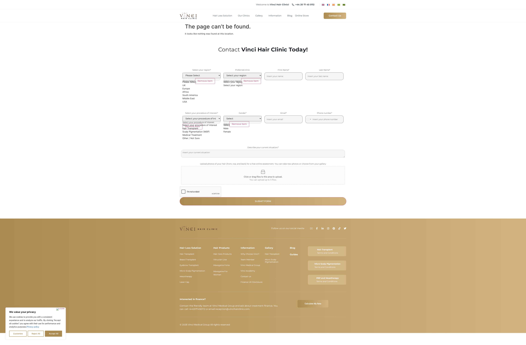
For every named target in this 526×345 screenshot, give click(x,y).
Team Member (248, 259)
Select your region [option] (232, 85)
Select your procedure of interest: (201, 113)
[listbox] (201, 88)
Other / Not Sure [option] (191, 138)
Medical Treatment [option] (192, 135)
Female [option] (227, 131)
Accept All (53, 333)
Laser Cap (184, 282)
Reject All (36, 333)
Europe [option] (186, 88)
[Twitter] (345, 228)
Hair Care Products (222, 254)
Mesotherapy (186, 276)
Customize (18, 333)
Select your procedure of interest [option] (199, 125)
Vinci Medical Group (250, 265)
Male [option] (225, 128)
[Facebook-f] (317, 228)
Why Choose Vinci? (250, 254)
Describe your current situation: (263, 147)
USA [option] (184, 101)
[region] (35, 324)
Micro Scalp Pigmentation (192, 271)
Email (283, 113)
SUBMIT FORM (263, 201)
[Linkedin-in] (322, 228)
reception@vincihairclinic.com (232, 309)
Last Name (324, 70)
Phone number (324, 113)
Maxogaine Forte (221, 265)
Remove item (205, 81)
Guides (294, 254)
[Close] (60, 309)
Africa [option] (185, 91)
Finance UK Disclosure (251, 282)
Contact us (246, 276)
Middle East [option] (188, 98)
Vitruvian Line (220, 259)
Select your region (201, 70)
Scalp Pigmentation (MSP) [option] (196, 131)
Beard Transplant (188, 259)
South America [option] (190, 95)
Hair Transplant (187, 254)
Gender (242, 113)
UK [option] (183, 85)
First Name (283, 70)
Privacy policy (33, 327)
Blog (292, 248)
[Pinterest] (333, 228)
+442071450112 (197, 309)
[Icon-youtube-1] (311, 228)
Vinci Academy (248, 271)
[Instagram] (328, 228)
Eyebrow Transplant (189, 265)
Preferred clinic (242, 70)
